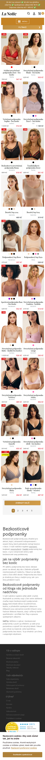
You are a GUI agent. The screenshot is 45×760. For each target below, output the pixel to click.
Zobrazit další (23, 503)
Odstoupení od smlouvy (15, 685)
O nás (8, 700)
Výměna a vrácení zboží (15, 655)
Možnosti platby (12, 662)
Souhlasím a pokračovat (22, 755)
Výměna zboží (11, 682)
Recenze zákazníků (13, 658)
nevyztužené (15, 549)
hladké (25, 549)
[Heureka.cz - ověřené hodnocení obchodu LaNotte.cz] (22, 728)
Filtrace (22, 27)
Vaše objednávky (12, 679)
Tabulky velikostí (12, 667)
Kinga (5, 604)
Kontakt (9, 704)
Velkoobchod (11, 711)
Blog (8, 670)
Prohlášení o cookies (14, 718)
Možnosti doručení (13, 665)
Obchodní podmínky (14, 692)
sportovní (33, 546)
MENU (24, 21)
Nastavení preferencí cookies (24, 748)
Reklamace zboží (12, 688)
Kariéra (9, 708)
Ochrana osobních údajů (15, 715)
